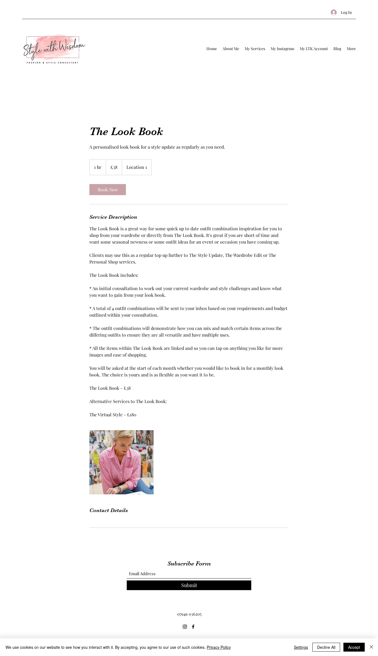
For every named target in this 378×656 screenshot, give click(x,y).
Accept (354, 647)
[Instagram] (185, 626)
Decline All (326, 647)
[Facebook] (193, 626)
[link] (107, 189)
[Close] (371, 647)
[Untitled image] (121, 462)
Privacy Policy (219, 647)
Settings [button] (301, 647)
